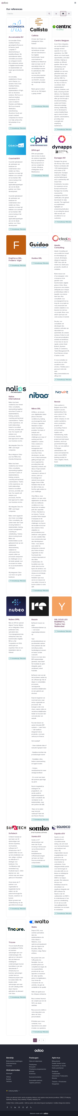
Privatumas (62, 1081)
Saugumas (55, 1084)
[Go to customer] (16, 26)
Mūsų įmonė (56, 1061)
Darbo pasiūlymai (58, 1068)
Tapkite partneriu (35, 1082)
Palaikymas (33, 1064)
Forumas (9, 1065)
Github (8, 1077)
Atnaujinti (32, 1067)
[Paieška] (49, 13)
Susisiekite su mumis (59, 1065)
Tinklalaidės (56, 1073)
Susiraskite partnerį (35, 1080)
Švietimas (32, 1073)
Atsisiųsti (9, 1073)
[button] (75, 3)
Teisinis (54, 1081)
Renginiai (55, 1071)
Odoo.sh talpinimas (35, 1061)
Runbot (8, 1079)
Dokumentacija (11, 1063)
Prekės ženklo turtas (59, 1063)
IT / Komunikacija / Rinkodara (18, 128)
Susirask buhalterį (35, 1077)
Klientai (54, 1078)
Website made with (36, 1113)
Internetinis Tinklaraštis (60, 1076)
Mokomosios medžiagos (14, 1061)
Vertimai (9, 1081)
